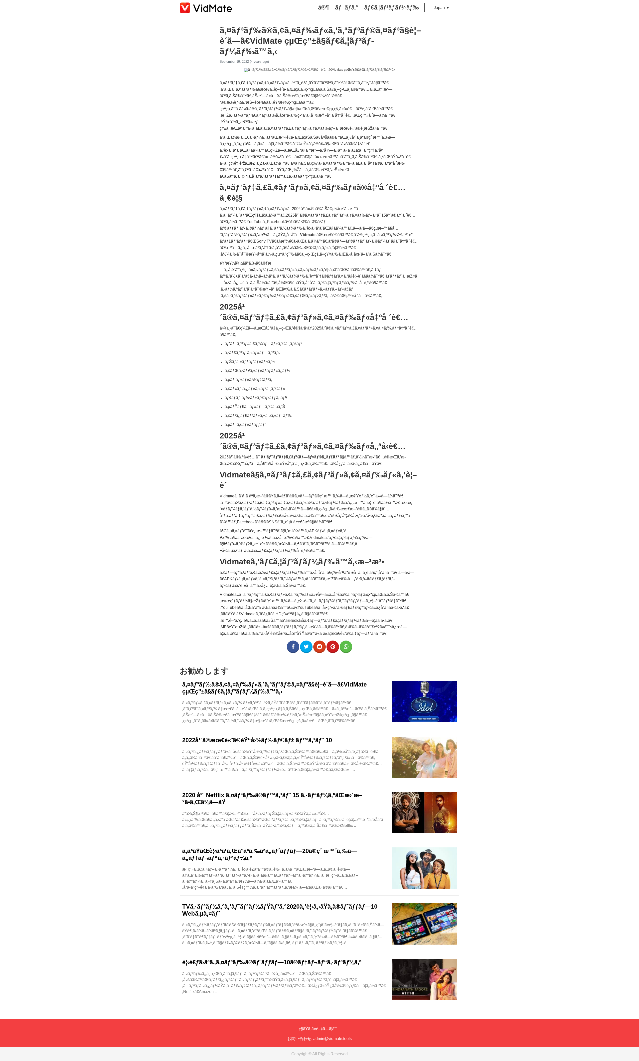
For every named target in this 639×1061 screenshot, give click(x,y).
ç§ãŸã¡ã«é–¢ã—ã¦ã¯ (318, 1029)
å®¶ (323, 7)
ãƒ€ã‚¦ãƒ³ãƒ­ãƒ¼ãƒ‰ (391, 7)
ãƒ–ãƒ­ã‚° (346, 7)
